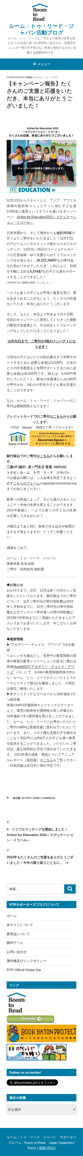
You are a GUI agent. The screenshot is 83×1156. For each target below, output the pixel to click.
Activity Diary (31, 798)
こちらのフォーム (26, 483)
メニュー (44, 64)
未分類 (16, 798)
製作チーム (15, 943)
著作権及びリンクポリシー (26, 961)
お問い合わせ (17, 952)
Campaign (48, 798)
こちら (58, 416)
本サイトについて (20, 925)
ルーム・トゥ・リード (46, 77)
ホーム (12, 916)
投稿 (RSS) (47, 1148)
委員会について (18, 934)
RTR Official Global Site (24, 970)
